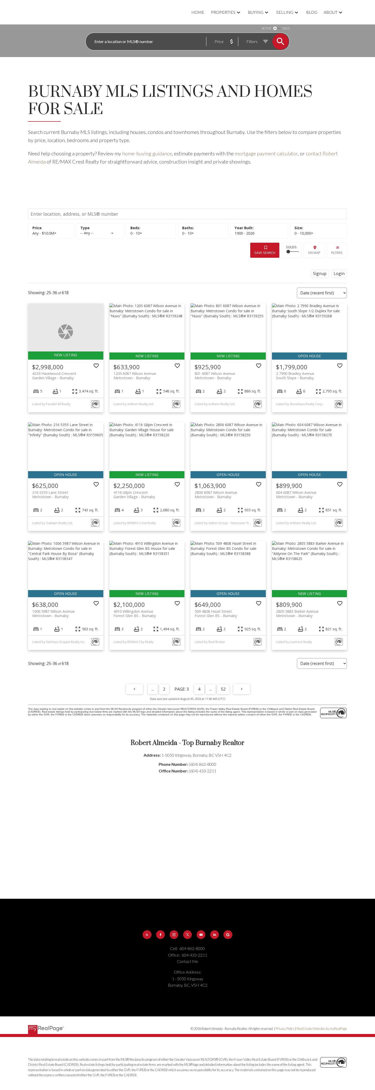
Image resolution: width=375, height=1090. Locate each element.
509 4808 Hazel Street (216, 613)
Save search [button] (264, 252)
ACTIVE (266, 28)
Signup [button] (320, 273)
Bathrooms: (188, 233)
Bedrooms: (136, 233)
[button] (147, 934)
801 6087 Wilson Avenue (215, 375)
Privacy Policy (285, 1029)
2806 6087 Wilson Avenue (216, 494)
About (331, 12)
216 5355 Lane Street (50, 494)
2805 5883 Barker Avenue (297, 613)
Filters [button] (337, 252)
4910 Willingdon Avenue (135, 613)
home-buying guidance (147, 153)
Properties (223, 12)
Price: (44, 233)
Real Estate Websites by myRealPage (322, 1029)
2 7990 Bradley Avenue (295, 375)
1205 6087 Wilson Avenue (135, 375)
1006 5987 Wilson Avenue (53, 613)
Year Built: (244, 233)
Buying (256, 12)
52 (223, 689)
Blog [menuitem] (311, 12)
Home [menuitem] (197, 12)
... (153, 689)
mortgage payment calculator (266, 153)
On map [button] (314, 252)
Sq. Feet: (303, 233)
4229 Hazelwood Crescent (54, 375)
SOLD (286, 28)
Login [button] (339, 273)
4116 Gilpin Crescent (134, 494)
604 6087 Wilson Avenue (296, 494)
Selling (284, 12)
